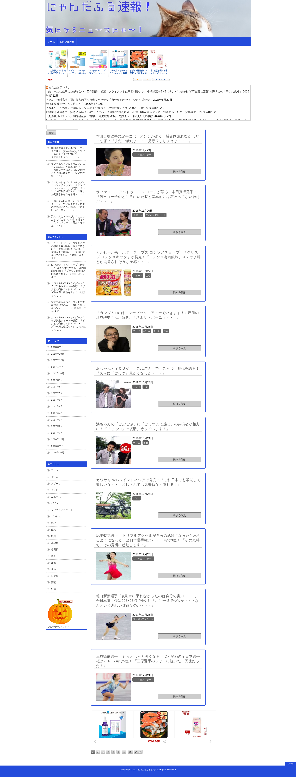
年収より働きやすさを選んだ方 (65, 103)
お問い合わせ (67, 41)
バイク (54, 503)
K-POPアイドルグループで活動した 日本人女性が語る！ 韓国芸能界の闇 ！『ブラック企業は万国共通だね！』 (68, 269)
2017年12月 (57, 360)
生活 (53, 569)
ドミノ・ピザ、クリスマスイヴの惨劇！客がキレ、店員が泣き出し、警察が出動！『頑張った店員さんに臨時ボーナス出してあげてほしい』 (68, 249)
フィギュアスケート (62, 510)
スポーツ (56, 483)
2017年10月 (57, 373)
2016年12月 (57, 439)
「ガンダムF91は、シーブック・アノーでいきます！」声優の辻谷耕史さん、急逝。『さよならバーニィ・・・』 (68, 205)
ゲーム (54, 476)
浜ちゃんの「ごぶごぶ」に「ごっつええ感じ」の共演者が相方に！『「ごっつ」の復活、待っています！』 (148, 426)
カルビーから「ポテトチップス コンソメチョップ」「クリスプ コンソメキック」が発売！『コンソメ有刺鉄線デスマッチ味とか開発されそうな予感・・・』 (68, 188)
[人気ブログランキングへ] (59, 611)
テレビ (54, 490)
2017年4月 (57, 413)
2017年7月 (57, 393)
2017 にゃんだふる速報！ (145, 769)
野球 (53, 589)
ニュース (56, 496)
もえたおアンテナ (60, 87)
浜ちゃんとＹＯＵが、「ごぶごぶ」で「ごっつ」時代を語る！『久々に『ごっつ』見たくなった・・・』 (68, 221)
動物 (53, 523)
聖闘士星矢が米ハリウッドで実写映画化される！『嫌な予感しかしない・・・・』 (68, 304)
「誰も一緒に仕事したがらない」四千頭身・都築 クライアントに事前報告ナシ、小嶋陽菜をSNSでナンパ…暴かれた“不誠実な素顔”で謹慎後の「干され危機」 (144, 91)
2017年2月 (57, 426)
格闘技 (54, 549)
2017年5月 (57, 406)
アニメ (54, 470)
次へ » (138, 752)
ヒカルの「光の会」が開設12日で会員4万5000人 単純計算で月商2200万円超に (95, 107)
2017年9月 (57, 380)
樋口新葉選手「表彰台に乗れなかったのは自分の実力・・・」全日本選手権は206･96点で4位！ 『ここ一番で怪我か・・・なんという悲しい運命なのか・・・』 (147, 600)
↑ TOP (290, 764)
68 (130, 752)
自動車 (54, 575)
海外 (53, 556)
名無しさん (78, 255)
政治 (53, 529)
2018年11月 (57, 347)
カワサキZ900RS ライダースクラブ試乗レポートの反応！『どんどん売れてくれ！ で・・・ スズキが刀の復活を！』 (68, 288)
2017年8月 (57, 386)
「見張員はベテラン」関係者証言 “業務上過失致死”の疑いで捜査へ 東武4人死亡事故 (99, 116)
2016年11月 (57, 446)
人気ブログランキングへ (58, 626)
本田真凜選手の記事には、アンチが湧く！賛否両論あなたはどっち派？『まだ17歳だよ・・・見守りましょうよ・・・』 (68, 153)
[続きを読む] (154, 157)
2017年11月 (57, 367)
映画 (53, 536)
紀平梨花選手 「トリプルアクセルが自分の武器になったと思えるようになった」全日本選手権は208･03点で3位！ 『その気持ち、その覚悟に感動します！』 (148, 540)
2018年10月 (57, 353)
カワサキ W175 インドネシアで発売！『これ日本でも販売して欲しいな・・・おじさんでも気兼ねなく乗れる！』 (148, 482)
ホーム (51, 41)
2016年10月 (57, 452)
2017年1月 (57, 432)
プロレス (56, 516)
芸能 (53, 582)
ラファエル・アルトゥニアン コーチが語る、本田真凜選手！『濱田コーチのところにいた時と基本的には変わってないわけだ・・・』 (68, 169)
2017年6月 (57, 399)
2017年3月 (57, 419)
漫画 (53, 562)
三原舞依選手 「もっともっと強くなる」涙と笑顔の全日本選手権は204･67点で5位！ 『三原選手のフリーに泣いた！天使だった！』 (148, 661)
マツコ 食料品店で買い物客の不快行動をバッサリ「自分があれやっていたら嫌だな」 (99, 99)
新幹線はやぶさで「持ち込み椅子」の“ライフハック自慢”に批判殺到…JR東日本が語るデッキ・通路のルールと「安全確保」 (122, 112)
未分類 (54, 542)
